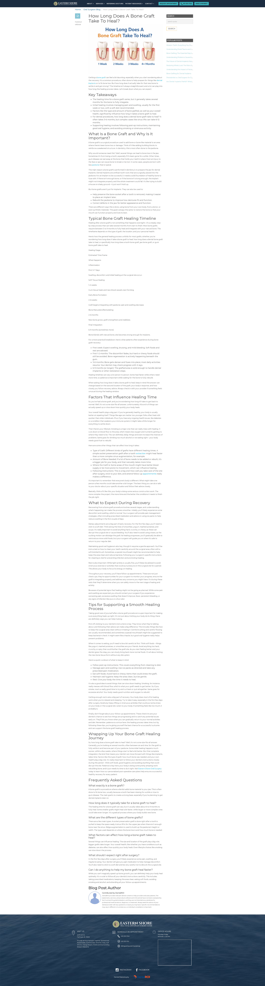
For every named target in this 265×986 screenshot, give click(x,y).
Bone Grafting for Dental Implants (178, 73)
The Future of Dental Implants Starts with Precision (185, 61)
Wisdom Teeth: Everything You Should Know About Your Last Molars (191, 45)
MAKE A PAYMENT (201, 3)
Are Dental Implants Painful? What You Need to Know (186, 82)
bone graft (101, 77)
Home (78, 9)
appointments (149, 474)
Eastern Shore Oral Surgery (149, 769)
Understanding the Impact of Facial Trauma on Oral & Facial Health (190, 69)
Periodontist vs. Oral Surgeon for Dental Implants (184, 77)
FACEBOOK (144, 970)
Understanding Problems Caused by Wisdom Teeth (185, 57)
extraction (141, 453)
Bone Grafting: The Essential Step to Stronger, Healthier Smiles (189, 53)
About (90, 4)
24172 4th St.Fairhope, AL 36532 (83, 936)
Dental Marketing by (121, 977)
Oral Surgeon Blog (91, 9)
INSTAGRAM (125, 970)
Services (100, 4)
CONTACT (149, 4)
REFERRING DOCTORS (115, 4)
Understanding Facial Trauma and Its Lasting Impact (185, 49)
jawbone (95, 165)
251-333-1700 (187, 3)
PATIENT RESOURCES (133, 4)
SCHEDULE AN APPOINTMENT (130, 932)
